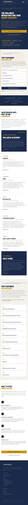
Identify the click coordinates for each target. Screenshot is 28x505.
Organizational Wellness (14, 75)
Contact (4, 492)
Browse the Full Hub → (14, 88)
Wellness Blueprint (10, 98)
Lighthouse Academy (7, 481)
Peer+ (9, 100)
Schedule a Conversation (14, 34)
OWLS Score (14, 103)
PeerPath (20, 98)
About (4, 490)
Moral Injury (14, 72)
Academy (7, 101)
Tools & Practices (14, 81)
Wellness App (16, 100)
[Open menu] (23, 2)
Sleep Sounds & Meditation (14, 78)
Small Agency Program (17, 101)
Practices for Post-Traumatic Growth (14, 70)
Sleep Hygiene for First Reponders (14, 83)
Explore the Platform (14, 31)
